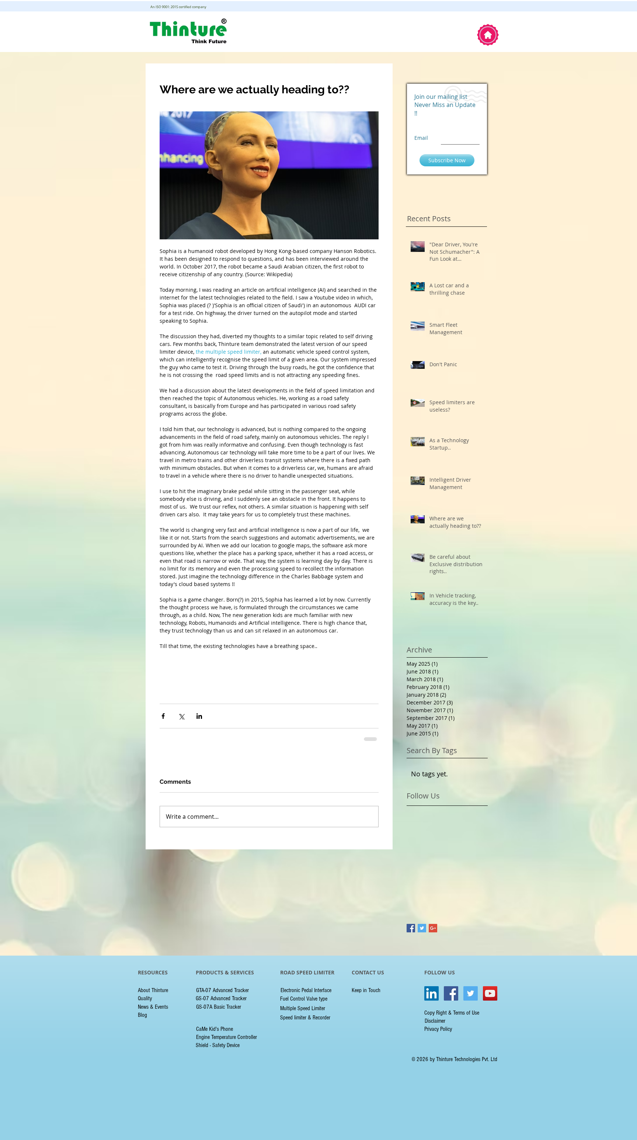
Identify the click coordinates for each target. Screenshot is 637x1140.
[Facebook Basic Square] (411, 928)
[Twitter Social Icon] (470, 993)
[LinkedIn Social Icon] (431, 993)
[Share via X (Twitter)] (181, 716)
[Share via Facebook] (163, 716)
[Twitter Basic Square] (422, 928)
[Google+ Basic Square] (433, 928)
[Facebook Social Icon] (451, 993)
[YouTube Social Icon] (490, 993)
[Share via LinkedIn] (199, 716)
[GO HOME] (488, 35)
